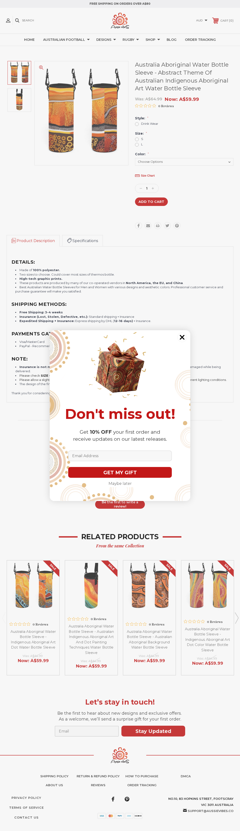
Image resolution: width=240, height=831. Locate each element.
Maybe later (120, 483)
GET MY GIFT (120, 472)
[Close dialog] (182, 337)
